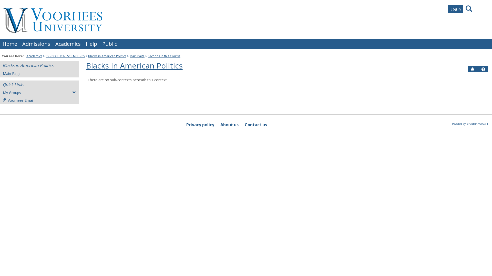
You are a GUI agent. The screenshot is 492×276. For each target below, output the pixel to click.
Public (109, 43)
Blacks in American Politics (107, 56)
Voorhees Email (21, 100)
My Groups (12, 92)
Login (455, 9)
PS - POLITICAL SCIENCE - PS (65, 56)
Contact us (256, 125)
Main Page (137, 56)
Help (91, 43)
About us (229, 125)
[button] (483, 69)
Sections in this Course (164, 56)
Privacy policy (200, 125)
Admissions (36, 43)
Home (10, 43)
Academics (68, 43)
